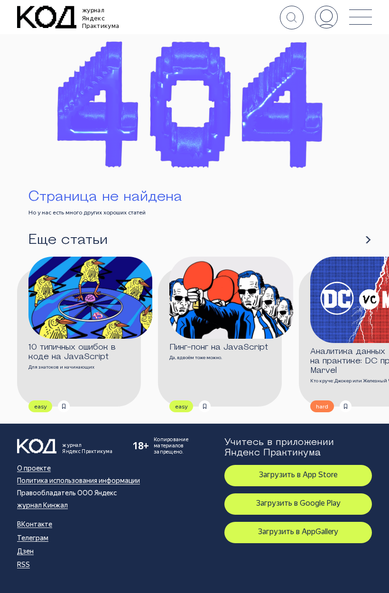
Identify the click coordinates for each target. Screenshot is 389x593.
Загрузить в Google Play (298, 503)
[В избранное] (64, 406)
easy (40, 406)
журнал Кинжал (42, 505)
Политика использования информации (78, 480)
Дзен (25, 551)
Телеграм (32, 538)
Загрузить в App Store (298, 474)
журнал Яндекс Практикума (100, 18)
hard (322, 406)
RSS (23, 564)
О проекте (34, 468)
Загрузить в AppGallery (298, 531)
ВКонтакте (34, 524)
